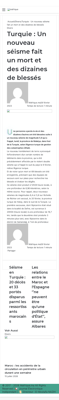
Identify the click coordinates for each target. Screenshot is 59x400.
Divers (18, 21)
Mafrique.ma (35, 102)
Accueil (10, 21)
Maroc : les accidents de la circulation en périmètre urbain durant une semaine (25, 369)
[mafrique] (13, 9)
